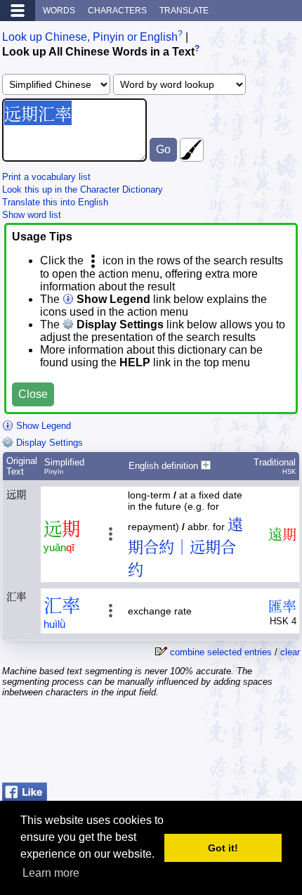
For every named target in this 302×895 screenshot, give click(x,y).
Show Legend (42, 425)
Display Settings (48, 442)
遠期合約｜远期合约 (185, 547)
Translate (184, 10)
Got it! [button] (223, 848)
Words (59, 10)
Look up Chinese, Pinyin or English (90, 37)
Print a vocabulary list (46, 177)
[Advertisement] (187, 742)
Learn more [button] (50, 873)
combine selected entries (221, 652)
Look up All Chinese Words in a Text (98, 52)
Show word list (31, 215)
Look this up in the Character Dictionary (82, 189)
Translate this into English (55, 202)
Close (33, 394)
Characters (117, 10)
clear (290, 652)
